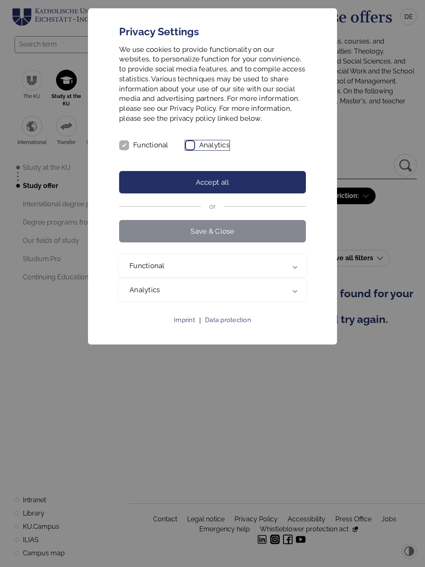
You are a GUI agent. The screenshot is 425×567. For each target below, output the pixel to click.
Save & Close (212, 231)
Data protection (228, 330)
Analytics (214, 145)
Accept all (213, 182)
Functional (151, 145)
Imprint (184, 330)
